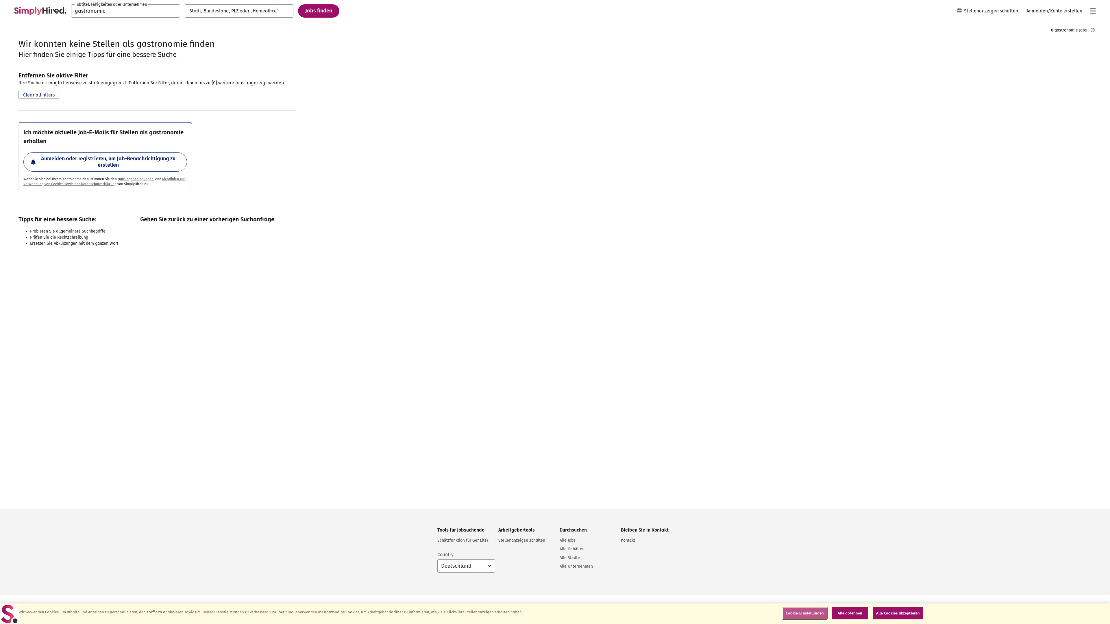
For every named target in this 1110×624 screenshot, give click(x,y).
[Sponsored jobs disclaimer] (1092, 30)
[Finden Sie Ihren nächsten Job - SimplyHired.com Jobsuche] (40, 11)
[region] (555, 613)
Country (445, 554)
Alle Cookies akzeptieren (898, 613)
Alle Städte (570, 557)
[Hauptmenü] (1092, 11)
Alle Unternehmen (576, 566)
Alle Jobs (568, 540)
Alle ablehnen (850, 613)
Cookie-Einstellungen (805, 613)
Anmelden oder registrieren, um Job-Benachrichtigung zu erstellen (108, 161)
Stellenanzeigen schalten (991, 11)
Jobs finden (318, 11)
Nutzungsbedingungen (135, 179)
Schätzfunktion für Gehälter (462, 540)
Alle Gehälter (572, 549)
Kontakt (628, 540)
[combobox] (125, 11)
